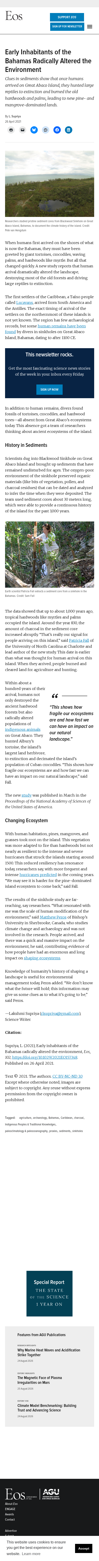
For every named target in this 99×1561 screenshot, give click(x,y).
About (11, 1504)
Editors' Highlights (26, 1373)
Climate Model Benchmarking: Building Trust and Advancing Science (46, 1408)
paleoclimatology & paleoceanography (26, 1131)
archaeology (40, 1118)
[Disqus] (49, 1203)
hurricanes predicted (38, 874)
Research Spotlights (26, 1346)
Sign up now (49, 390)
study (27, 795)
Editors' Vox (23, 1401)
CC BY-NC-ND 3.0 (67, 1076)
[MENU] (90, 26)
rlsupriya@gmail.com (60, 1013)
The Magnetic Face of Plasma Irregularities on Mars (39, 1380)
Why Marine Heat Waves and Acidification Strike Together (48, 1352)
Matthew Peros (53, 917)
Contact (10, 1520)
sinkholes (77, 1131)
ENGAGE (10, 1509)
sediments (64, 1131)
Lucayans (24, 302)
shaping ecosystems (42, 958)
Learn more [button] (31, 1554)
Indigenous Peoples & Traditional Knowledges (30, 1124)
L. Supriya (15, 116)
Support (67, 17)
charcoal (79, 1118)
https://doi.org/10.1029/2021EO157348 (44, 1057)
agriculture (25, 1118)
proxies (53, 1131)
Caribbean (66, 1118)
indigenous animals (23, 729)
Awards (9, 1514)
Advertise (11, 1531)
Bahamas (54, 1118)
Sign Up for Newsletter (67, 26)
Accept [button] (83, 1548)
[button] (49, 373)
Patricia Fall (79, 640)
